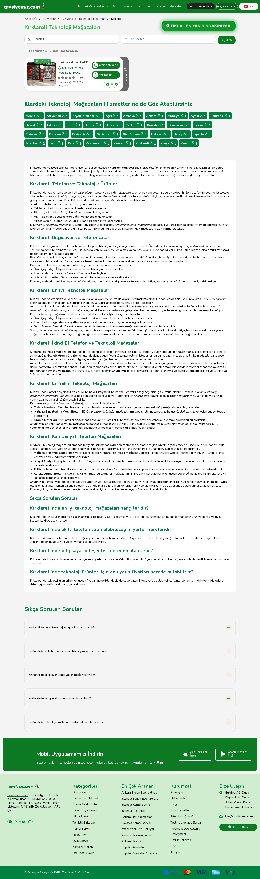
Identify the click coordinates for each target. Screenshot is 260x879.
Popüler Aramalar (133, 847)
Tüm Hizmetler (180, 810)
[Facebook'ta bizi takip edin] (10, 821)
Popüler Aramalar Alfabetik (139, 853)
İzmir (56, 143)
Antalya (177, 116)
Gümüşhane (135, 134)
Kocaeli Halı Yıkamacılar (136, 835)
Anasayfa (31, 19)
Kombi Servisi (81, 829)
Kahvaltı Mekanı (83, 847)
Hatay (181, 134)
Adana (34, 116)
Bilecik (34, 125)
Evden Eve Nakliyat (85, 798)
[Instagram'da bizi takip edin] (30, 821)
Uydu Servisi (81, 841)
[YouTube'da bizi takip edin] (23, 821)
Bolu (73, 125)
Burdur (93, 125)
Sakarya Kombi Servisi (136, 823)
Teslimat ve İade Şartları (186, 823)
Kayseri (122, 143)
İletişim (160, 6)
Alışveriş (67, 19)
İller (147, 6)
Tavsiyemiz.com (17, 795)
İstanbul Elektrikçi (133, 811)
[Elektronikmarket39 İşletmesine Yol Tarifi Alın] (116, 84)
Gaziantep (107, 134)
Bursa (113, 125)
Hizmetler (49, 19)
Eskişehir (82, 134)
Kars (74, 143)
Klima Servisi (81, 816)
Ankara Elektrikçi (132, 841)
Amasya (132, 116)
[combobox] (72, 39)
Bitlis (54, 125)
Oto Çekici (79, 792)
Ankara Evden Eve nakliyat (139, 792)
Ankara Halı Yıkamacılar (136, 817)
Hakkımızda (132, 6)
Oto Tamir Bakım (83, 853)
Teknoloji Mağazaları (92, 19)
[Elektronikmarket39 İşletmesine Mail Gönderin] (108, 84)
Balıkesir (220, 116)
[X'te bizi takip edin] (17, 821)
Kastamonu (97, 143)
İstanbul (35, 143)
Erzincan (35, 134)
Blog (116, 6)
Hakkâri (160, 134)
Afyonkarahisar (86, 116)
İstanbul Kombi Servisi (136, 805)
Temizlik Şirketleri (84, 823)
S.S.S (174, 846)
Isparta (202, 134)
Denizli (155, 125)
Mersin (189, 143)
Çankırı (134, 125)
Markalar (176, 6)
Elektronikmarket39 (73, 62)
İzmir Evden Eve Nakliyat (137, 829)
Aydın (198, 116)
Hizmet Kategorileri (91, 6)
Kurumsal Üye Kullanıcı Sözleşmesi (185, 831)
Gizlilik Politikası (181, 840)
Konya (168, 143)
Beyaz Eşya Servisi (85, 810)
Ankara (154, 116)
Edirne (203, 125)
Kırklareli (146, 143)
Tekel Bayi (79, 835)
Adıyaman (57, 116)
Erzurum (58, 134)
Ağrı (112, 116)
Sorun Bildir (239, 827)
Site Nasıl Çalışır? (182, 816)
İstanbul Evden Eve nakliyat (139, 799)
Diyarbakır (179, 125)
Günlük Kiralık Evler (85, 804)
